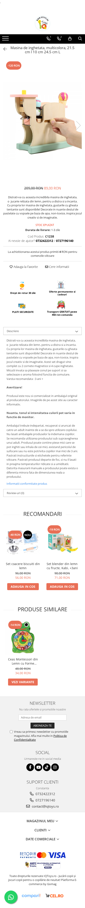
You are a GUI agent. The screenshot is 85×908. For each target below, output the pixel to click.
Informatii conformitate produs (27, 484)
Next (78, 125)
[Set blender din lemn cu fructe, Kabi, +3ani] (62, 542)
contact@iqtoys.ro (45, 806)
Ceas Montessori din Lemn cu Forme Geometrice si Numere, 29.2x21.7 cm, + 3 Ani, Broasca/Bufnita (23, 661)
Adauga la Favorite (25, 267)
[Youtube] (38, 767)
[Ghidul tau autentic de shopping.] (31, 895)
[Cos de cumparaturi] (70, 38)
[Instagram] (55, 767)
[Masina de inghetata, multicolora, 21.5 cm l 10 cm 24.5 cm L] (42, 121)
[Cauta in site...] (80, 38)
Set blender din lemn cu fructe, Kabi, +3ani (62, 566)
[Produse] (6, 39)
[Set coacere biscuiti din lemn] (22, 542)
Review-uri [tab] (15, 493)
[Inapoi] (3, 49)
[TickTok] (47, 767)
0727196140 (45, 800)
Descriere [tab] (13, 331)
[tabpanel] (42, 121)
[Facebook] (30, 767)
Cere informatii (58, 267)
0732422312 (45, 794)
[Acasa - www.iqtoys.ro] (42, 23)
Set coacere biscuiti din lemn (23, 566)
